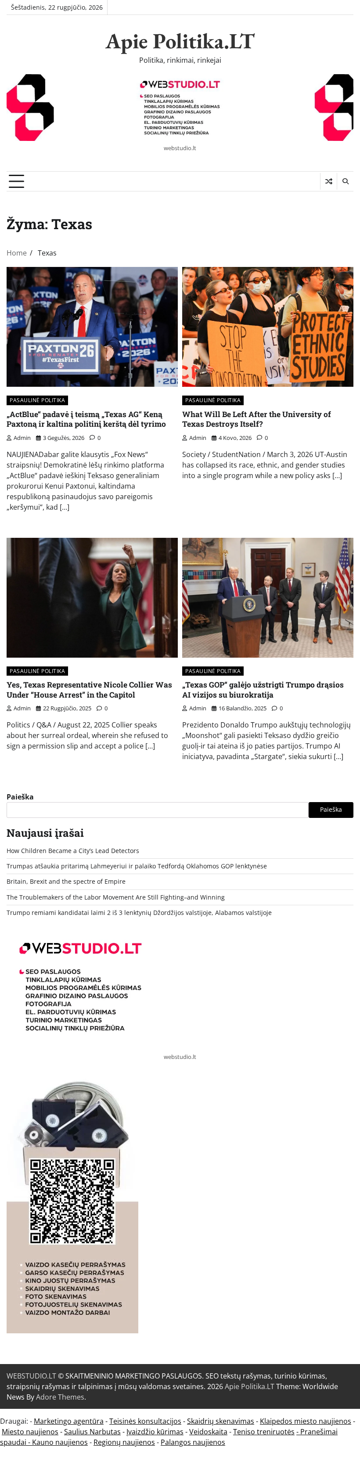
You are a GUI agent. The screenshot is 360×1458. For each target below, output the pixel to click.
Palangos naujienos (193, 1442)
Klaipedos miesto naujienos (305, 1421)
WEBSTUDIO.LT (31, 1376)
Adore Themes (60, 1397)
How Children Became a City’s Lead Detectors (73, 851)
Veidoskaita (208, 1431)
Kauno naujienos (60, 1442)
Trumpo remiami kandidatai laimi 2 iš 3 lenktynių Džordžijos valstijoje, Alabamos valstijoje (139, 913)
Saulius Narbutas (92, 1431)
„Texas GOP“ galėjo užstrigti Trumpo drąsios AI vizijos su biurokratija (263, 690)
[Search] (345, 181)
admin (22, 438)
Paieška (20, 797)
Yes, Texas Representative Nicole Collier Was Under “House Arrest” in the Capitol (89, 690)
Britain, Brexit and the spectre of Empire (66, 882)
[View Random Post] (328, 181)
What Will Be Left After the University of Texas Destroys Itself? (256, 419)
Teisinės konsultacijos (145, 1421)
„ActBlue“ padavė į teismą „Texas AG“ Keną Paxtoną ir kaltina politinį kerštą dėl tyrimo (86, 419)
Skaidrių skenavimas (220, 1421)
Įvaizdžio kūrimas (155, 1431)
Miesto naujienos (30, 1431)
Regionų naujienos (124, 1442)
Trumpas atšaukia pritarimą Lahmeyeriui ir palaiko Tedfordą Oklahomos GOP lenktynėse (137, 866)
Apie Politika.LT (180, 41)
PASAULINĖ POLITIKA (37, 400)
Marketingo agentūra (69, 1421)
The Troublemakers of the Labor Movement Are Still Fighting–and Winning (116, 897)
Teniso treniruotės (264, 1431)
